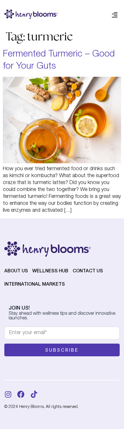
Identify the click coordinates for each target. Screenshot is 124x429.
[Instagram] (8, 394)
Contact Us (88, 271)
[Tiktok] (33, 394)
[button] (115, 15)
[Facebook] (21, 394)
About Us (16, 271)
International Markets (34, 284)
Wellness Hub (50, 271)
